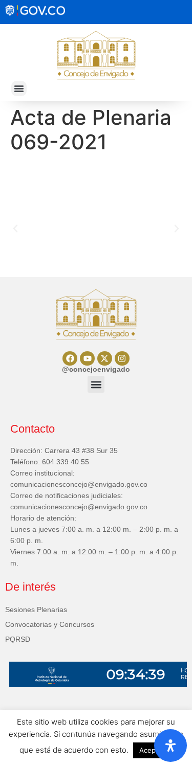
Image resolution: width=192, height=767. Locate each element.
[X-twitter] (104, 358)
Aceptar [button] (151, 750)
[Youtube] (87, 358)
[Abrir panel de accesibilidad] (170, 745)
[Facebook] (69, 358)
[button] (19, 88)
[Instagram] (122, 358)
